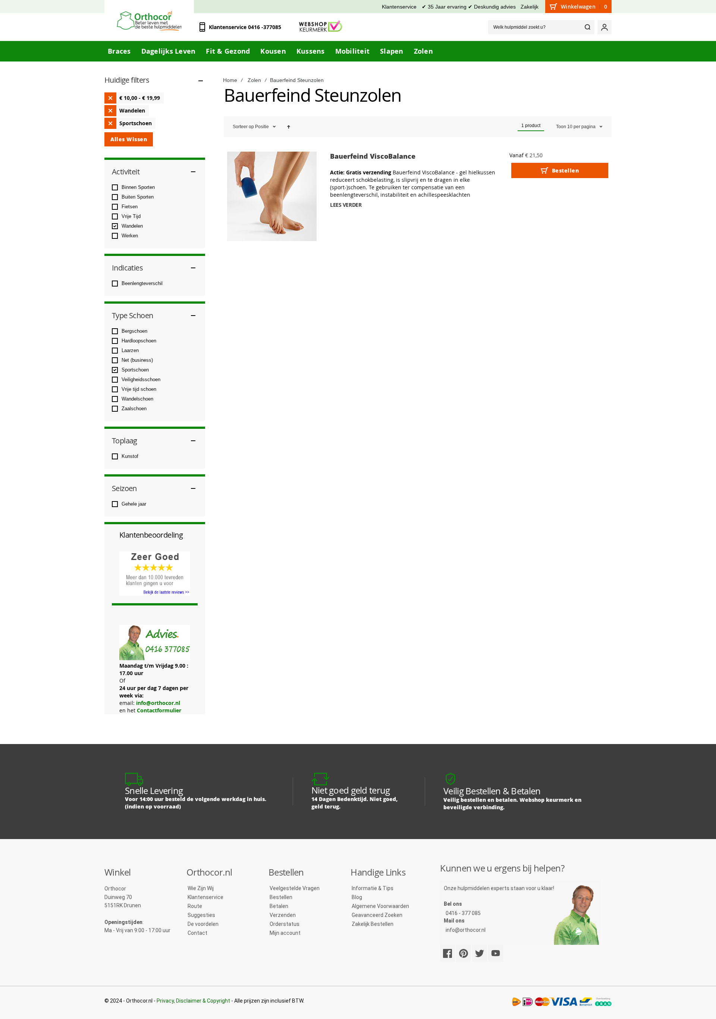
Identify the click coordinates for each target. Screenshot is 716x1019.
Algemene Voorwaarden (380, 906)
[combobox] (541, 27)
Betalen (279, 906)
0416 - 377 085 (463, 913)
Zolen (254, 80)
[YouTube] (495, 953)
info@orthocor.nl (158, 702)
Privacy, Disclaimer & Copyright (193, 1001)
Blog (357, 897)
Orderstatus (284, 924)
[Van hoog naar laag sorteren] (288, 126)
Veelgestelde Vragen (295, 888)
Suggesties (201, 915)
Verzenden (283, 915)
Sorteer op (243, 126)
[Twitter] (479, 953)
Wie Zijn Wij (201, 888)
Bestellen (281, 897)
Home (230, 80)
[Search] (587, 27)
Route (195, 906)
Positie (262, 126)
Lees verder (345, 204)
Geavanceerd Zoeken (377, 915)
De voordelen (203, 924)
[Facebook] (447, 953)
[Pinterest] (463, 953)
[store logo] (149, 21)
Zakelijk (529, 7)
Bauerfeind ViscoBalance (372, 156)
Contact (197, 933)
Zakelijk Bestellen (372, 924)
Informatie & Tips (372, 888)
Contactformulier (159, 710)
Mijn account (285, 933)
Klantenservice (399, 7)
